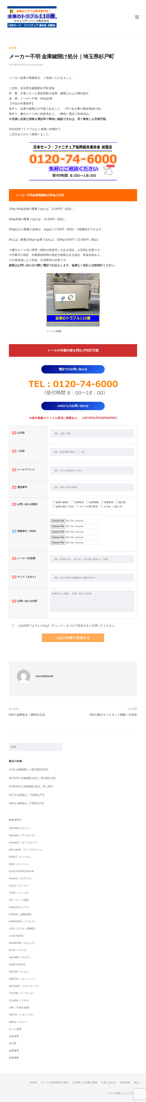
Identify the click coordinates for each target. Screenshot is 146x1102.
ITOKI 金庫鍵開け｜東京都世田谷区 (29, 769)
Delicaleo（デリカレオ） (23, 835)
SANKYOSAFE (17, 964)
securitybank (36, 64)
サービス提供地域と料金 (54, 1082)
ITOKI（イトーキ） (19, 892)
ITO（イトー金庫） (20, 899)
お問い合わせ (108, 1082)
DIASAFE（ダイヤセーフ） (24, 842)
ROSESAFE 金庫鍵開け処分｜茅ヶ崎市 (31, 786)
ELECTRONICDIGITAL (22, 871)
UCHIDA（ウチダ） (20, 1000)
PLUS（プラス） (18, 950)
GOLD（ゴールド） (20, 885)
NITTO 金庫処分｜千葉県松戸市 (27, 794)
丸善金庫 (14, 1036)
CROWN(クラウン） (20, 828)
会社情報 (125, 1082)
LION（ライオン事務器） (23, 928)
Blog (136, 1082)
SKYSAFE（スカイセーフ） (24, 986)
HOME (33, 1082)
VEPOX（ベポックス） (22, 1014)
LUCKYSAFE (16, 935)
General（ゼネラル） (21, 878)
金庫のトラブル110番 (127, 1093)
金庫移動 (14, 1057)
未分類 (12, 47)
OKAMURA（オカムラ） (22, 942)
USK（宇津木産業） (20, 1007)
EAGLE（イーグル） (20, 856)
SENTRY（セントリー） (22, 978)
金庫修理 (14, 1050)
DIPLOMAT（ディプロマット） (26, 849)
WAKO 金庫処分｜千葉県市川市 (26, 803)
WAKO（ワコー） (19, 1022)
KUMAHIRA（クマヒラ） (23, 921)
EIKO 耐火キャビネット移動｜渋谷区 (113, 714)
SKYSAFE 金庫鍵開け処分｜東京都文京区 (32, 778)
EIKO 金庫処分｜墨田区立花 (27, 714)
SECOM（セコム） (19, 971)
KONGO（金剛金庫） (21, 914)
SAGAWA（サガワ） (20, 957)
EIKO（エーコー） (19, 864)
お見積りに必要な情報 (84, 1082)
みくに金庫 (15, 1029)
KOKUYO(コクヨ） (19, 907)
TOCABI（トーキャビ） (22, 993)
